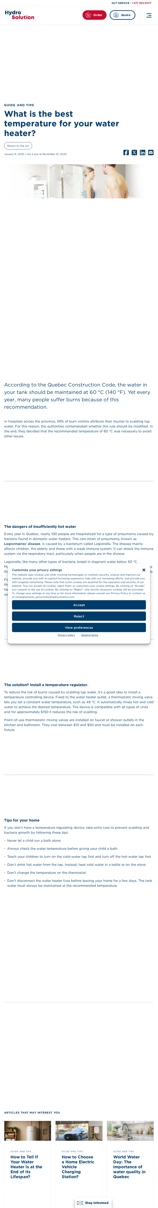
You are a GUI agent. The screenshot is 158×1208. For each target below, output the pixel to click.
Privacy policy (66, 635)
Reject (79, 616)
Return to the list (18, 145)
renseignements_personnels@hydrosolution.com (44, 596)
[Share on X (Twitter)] (134, 152)
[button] (144, 570)
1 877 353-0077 (141, 3)
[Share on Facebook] (126, 152)
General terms (89, 635)
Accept (79, 605)
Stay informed (96, 1203)
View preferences (79, 627)
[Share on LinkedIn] (142, 152)
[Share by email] (151, 152)
